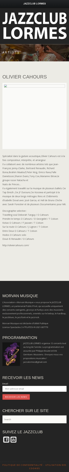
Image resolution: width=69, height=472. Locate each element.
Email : (5, 383)
